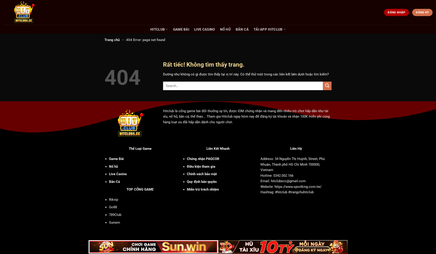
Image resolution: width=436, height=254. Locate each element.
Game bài (181, 29)
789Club (115, 215)
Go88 (113, 207)
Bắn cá (242, 29)
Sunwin (114, 222)
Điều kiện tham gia (201, 166)
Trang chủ (112, 40)
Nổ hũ (225, 29)
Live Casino (204, 29)
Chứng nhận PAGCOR (203, 159)
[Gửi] (327, 86)
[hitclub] (32, 12)
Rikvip (113, 200)
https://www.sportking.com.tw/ (298, 187)
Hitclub (157, 29)
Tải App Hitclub (268, 29)
